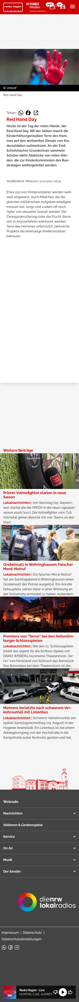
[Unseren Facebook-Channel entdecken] (10, 947)
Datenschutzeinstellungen (21, 939)
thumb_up (70, 992)
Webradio (10, 802)
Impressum (10, 933)
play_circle (63, 992)
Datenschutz (32, 933)
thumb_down (55, 992)
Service (9, 837)
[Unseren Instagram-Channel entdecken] (17, 947)
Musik (7, 860)
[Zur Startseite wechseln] (13, 7)
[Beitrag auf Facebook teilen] (28, 112)
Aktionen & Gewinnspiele (23, 825)
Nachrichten (12, 813)
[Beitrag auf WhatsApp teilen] (20, 112)
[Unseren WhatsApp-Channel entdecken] (4, 947)
